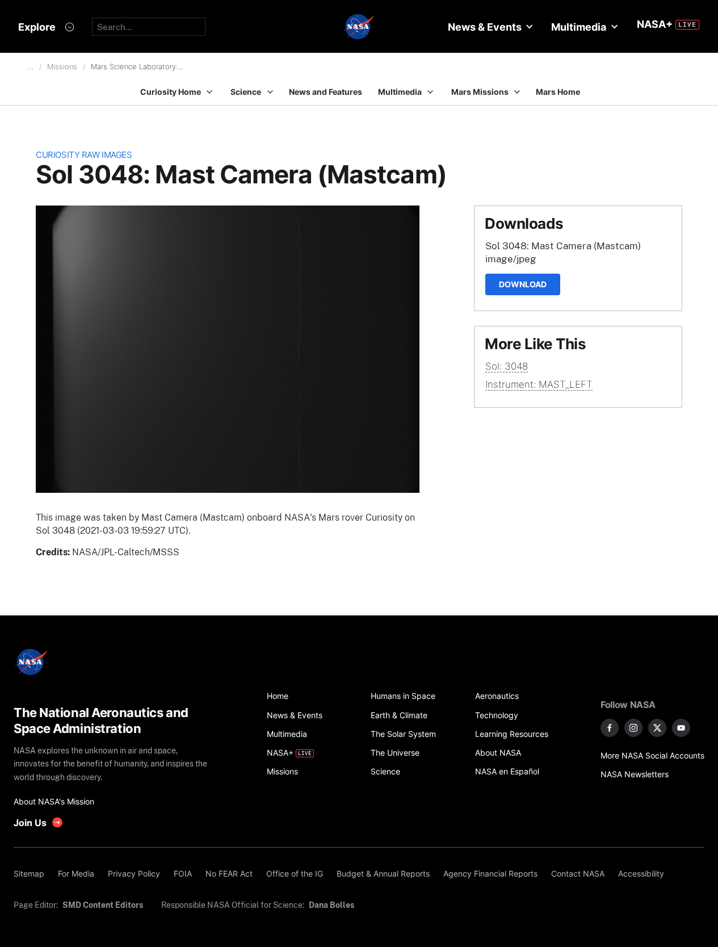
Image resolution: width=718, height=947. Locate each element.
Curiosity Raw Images (84, 154)
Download (523, 284)
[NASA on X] (657, 728)
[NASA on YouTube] (681, 728)
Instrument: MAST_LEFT (539, 384)
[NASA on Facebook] (610, 728)
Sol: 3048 (506, 366)
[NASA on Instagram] (633, 728)
